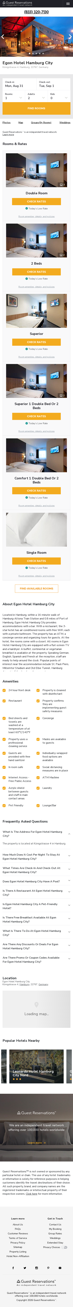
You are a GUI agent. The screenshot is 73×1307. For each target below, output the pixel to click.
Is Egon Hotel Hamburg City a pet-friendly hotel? (30, 906)
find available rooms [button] (36, 588)
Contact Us (55, 1224)
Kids (52, 94)
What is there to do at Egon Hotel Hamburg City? (32, 933)
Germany (43, 984)
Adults (31, 94)
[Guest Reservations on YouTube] (58, 1268)
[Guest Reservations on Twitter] (25, 1268)
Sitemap (17, 1247)
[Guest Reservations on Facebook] (14, 1268)
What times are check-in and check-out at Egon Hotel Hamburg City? (31, 870)
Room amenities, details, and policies (37, 216)
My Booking (55, 1229)
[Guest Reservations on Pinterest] (48, 1268)
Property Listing (18, 1251)
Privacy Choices (51, 1247)
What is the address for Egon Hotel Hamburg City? (32, 834)
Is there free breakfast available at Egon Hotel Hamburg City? (29, 920)
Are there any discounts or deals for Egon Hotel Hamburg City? (30, 946)
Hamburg (24, 984)
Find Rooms (36, 108)
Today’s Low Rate (38, 208)
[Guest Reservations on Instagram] (37, 1268)
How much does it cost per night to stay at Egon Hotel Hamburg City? (31, 857)
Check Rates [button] (36, 201)
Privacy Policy (18, 1242)
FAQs (18, 1229)
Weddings (64, 122)
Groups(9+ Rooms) (41, 122)
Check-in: (10, 82)
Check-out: (45, 82)
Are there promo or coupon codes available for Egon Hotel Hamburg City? (31, 960)
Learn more (8, 134)
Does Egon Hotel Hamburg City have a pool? (31, 881)
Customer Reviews (18, 1233)
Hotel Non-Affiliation (18, 1256)
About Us (18, 1224)
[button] (3, 37)
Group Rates (55, 1233)
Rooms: (9, 94)
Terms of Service (18, 1238)
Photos (7, 122)
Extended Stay (55, 1242)
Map (21, 122)
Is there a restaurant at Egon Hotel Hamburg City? (32, 893)
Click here (31, 1194)
